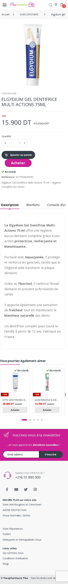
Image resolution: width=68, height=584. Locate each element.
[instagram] (35, 489)
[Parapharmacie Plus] (15, 5)
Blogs (6, 563)
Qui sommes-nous (13, 553)
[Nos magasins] (56, 4)
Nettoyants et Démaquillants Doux (22, 539)
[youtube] (16, 489)
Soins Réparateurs (13, 528)
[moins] (20, 143)
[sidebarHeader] (4, 5)
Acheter (18, 163)
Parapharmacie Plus (15, 578)
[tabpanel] (17, 392)
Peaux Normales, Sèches (16, 515)
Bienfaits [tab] (33, 205)
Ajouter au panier (20, 155)
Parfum (7, 534)
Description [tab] (10, 205)
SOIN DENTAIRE (9, 93)
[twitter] (25, 489)
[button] (50, 5)
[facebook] (7, 489)
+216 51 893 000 (27, 477)
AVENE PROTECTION (14, 510)
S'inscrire (50, 454)
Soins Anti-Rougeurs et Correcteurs (22, 504)
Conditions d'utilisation (15, 558)
